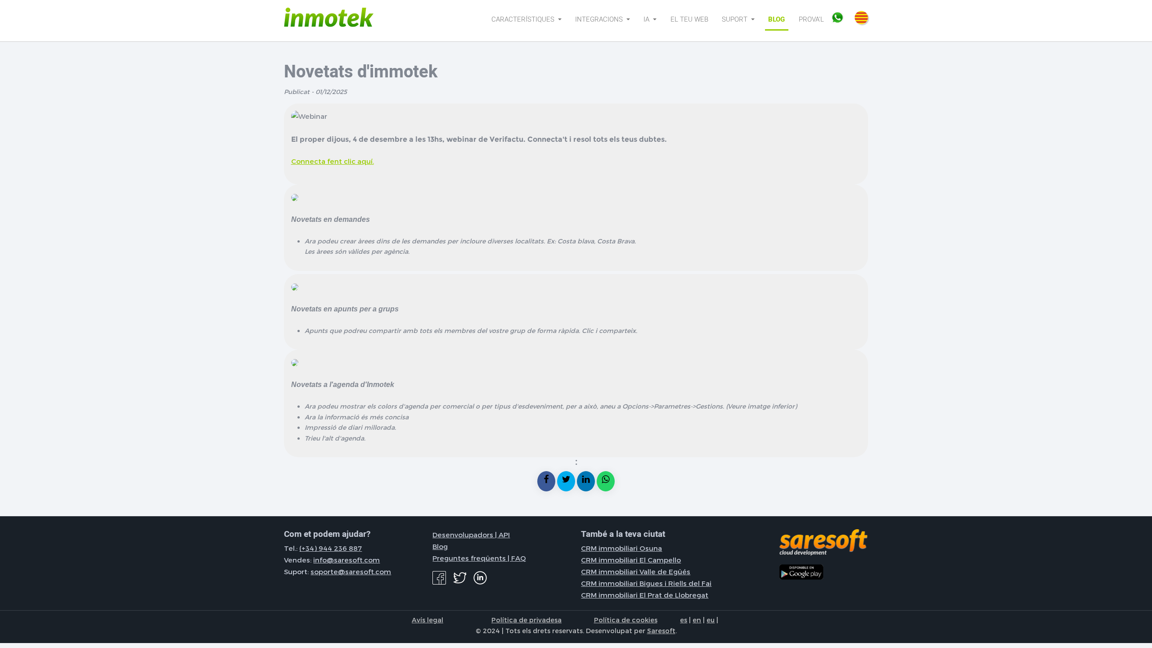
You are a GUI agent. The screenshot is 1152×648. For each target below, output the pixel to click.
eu (710, 620)
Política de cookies (625, 620)
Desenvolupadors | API (471, 535)
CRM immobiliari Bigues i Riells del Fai (646, 583)
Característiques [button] (523, 19)
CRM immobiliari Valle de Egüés (635, 571)
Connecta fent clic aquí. (332, 161)
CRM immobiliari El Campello (631, 560)
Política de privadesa (526, 620)
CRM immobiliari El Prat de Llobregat (644, 595)
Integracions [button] (600, 19)
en (697, 620)
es (683, 620)
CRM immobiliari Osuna (621, 548)
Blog (776, 19)
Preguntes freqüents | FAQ (479, 558)
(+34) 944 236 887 (330, 548)
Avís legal (427, 620)
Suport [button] (735, 19)
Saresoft (661, 630)
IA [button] (647, 19)
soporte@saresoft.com (350, 571)
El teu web (689, 19)
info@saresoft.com (346, 560)
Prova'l (811, 19)
